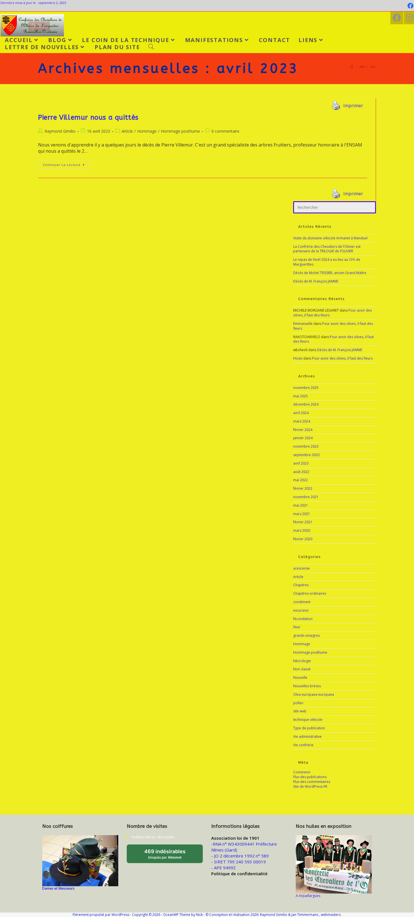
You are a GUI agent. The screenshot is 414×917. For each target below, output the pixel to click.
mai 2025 (300, 396)
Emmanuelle (303, 323)
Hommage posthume (180, 131)
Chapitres (301, 585)
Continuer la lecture (66, 163)
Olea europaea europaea (313, 694)
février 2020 (302, 539)
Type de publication (309, 728)
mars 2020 (301, 530)
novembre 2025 (306, 387)
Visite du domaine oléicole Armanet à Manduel (330, 238)
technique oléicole (307, 719)
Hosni (297, 358)
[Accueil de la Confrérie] (352, 66)
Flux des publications (310, 776)
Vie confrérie (303, 745)
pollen (298, 703)
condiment (301, 601)
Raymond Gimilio (59, 131)
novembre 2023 (306, 446)
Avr (373, 66)
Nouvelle (300, 677)
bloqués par (170, 855)
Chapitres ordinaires (309, 593)
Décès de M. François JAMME (315, 281)
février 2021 (302, 522)
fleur (297, 627)
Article (127, 131)
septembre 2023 (306, 454)
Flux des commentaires (311, 781)
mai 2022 (300, 480)
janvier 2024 (303, 437)
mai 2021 (300, 505)
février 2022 (302, 488)
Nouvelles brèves (307, 686)
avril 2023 (301, 463)
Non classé (302, 669)
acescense (301, 568)
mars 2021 (301, 513)
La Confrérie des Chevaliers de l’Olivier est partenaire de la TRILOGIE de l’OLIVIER (326, 249)
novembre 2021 (306, 496)
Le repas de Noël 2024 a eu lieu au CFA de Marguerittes (326, 262)
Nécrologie (302, 660)
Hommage (147, 131)
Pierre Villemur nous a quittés (88, 117)
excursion (301, 610)
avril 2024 (301, 412)
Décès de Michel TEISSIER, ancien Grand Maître (329, 272)
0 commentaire (225, 131)
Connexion (301, 772)
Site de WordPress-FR (310, 786)
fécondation (303, 618)
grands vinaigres (306, 635)
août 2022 (301, 471)
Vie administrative (307, 736)
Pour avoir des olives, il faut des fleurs (333, 326)
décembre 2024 (306, 404)
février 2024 (302, 429)
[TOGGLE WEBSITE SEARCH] (151, 47)
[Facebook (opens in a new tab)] (409, 6)
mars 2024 (301, 421)
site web (299, 711)
